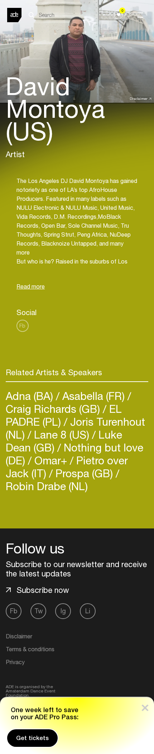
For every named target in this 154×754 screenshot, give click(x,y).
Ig (63, 611)
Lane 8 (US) (61, 434)
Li (87, 611)
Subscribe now (42, 590)
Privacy (15, 662)
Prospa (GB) (84, 473)
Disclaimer (139, 98)
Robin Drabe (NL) (47, 486)
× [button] (145, 706)
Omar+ (51, 460)
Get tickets (32, 737)
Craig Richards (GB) (54, 408)
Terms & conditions (30, 649)
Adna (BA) (31, 396)
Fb (22, 326)
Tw (38, 611)
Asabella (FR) (93, 396)
